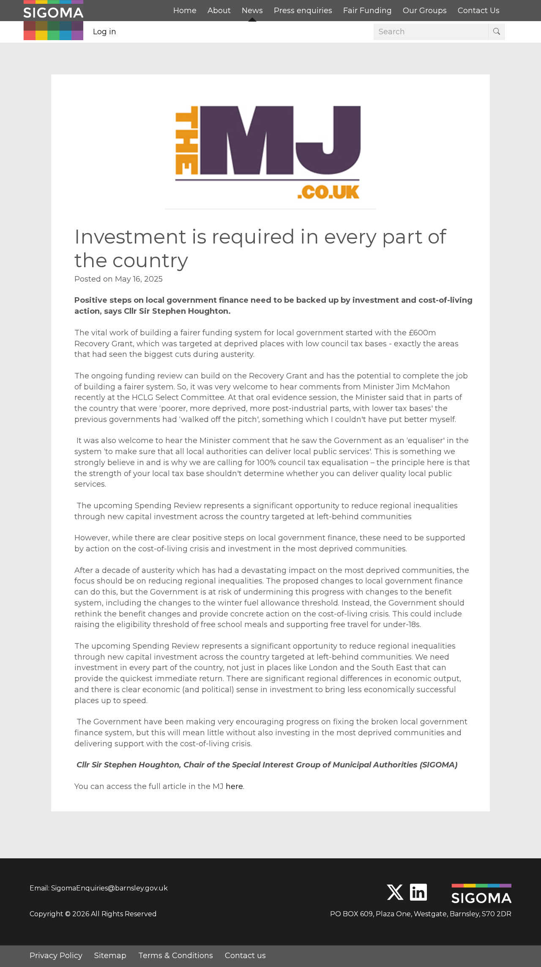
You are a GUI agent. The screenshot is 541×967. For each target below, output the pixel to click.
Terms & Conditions (175, 955)
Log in (104, 31)
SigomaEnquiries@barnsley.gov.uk (109, 888)
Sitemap (110, 955)
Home (185, 10)
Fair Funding (367, 10)
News (252, 10)
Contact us (245, 955)
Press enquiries (303, 10)
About (219, 10)
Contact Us (479, 10)
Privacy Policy (56, 955)
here (234, 786)
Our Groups (425, 10)
